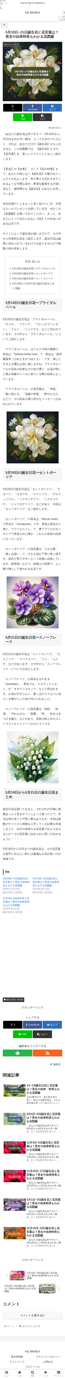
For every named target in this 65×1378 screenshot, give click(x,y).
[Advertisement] (32, 951)
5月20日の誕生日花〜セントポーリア (32, 273)
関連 (17, 288)
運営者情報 (17, 1356)
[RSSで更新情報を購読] (47, 1053)
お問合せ (48, 1361)
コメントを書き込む (32, 1315)
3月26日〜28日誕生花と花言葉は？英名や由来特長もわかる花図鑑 (16, 882)
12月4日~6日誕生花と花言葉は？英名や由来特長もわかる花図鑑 (16, 902)
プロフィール (32, 1366)
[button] (42, 117)
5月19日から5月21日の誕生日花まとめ (33, 283)
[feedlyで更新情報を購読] (17, 1053)
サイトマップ (17, 1361)
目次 (28, 261)
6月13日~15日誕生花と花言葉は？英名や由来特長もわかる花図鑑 (46, 882)
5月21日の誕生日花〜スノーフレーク (32, 278)
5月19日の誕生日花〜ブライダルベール (33, 268)
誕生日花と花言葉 (15, 999)
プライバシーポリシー (48, 1356)
